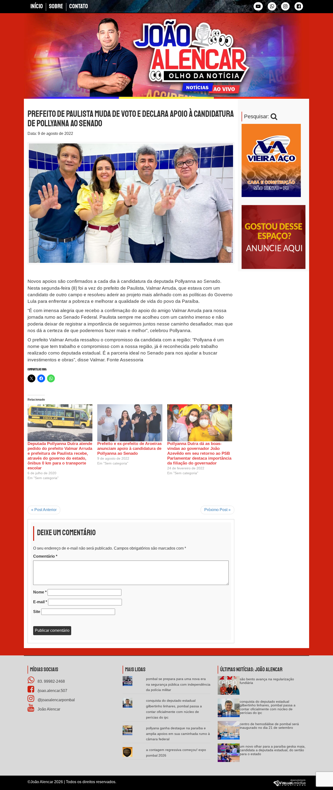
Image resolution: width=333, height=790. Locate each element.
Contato (78, 6)
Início (36, 6)
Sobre (56, 6)
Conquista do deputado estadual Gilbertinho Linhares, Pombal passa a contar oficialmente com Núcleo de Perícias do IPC (267, 707)
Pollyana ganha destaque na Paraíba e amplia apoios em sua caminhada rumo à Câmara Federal (178, 733)
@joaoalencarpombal (56, 700)
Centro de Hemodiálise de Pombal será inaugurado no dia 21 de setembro (269, 726)
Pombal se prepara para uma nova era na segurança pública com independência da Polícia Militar (178, 684)
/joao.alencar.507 (52, 691)
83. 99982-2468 (51, 681)
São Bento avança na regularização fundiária (267, 681)
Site (36, 612)
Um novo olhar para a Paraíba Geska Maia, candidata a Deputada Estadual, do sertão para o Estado (272, 750)
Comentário (45, 556)
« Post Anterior (44, 510)
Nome (40, 592)
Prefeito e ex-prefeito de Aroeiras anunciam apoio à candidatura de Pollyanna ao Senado (129, 448)
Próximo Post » (217, 510)
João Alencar (48, 709)
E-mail (40, 602)
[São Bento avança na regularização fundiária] (229, 687)
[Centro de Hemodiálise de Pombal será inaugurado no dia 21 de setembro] (229, 732)
